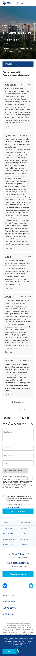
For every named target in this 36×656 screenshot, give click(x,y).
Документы (24, 539)
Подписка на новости (18, 574)
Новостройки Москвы (17, 25)
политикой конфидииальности (14, 506)
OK (9, 651)
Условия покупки (8, 539)
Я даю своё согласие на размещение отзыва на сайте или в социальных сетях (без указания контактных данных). (19, 498)
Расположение (7, 528)
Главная (4, 25)
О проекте (5, 523)
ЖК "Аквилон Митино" (16, 28)
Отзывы (23, 533)
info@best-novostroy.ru (18, 563)
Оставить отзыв (18, 511)
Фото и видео (25, 528)
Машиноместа (25, 544)
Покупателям (8, 602)
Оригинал (8, 127)
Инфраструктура (26, 523)
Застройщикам (9, 608)
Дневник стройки (8, 544)
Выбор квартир (7, 533)
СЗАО (4, 28)
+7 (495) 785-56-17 (18, 554)
